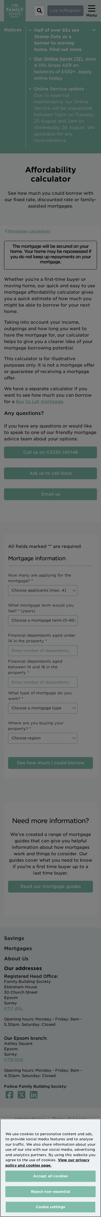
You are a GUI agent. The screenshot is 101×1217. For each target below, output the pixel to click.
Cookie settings (50, 1207)
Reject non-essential (50, 1192)
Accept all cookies (50, 1176)
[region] (50, 1168)
